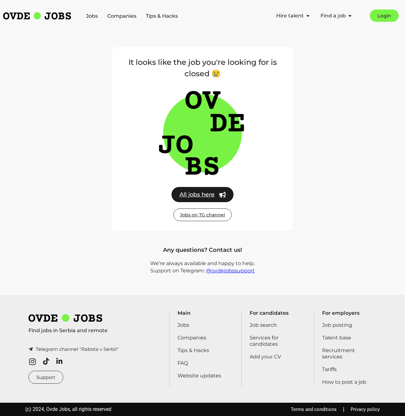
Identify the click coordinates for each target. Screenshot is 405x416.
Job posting (337, 325)
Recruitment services (338, 353)
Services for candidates (264, 341)
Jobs (92, 16)
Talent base (336, 338)
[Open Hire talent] (307, 16)
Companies (121, 16)
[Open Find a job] (349, 16)
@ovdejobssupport (230, 271)
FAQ (183, 363)
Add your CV (265, 357)
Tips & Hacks (162, 16)
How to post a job (344, 382)
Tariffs (329, 369)
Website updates (199, 376)
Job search (263, 325)
